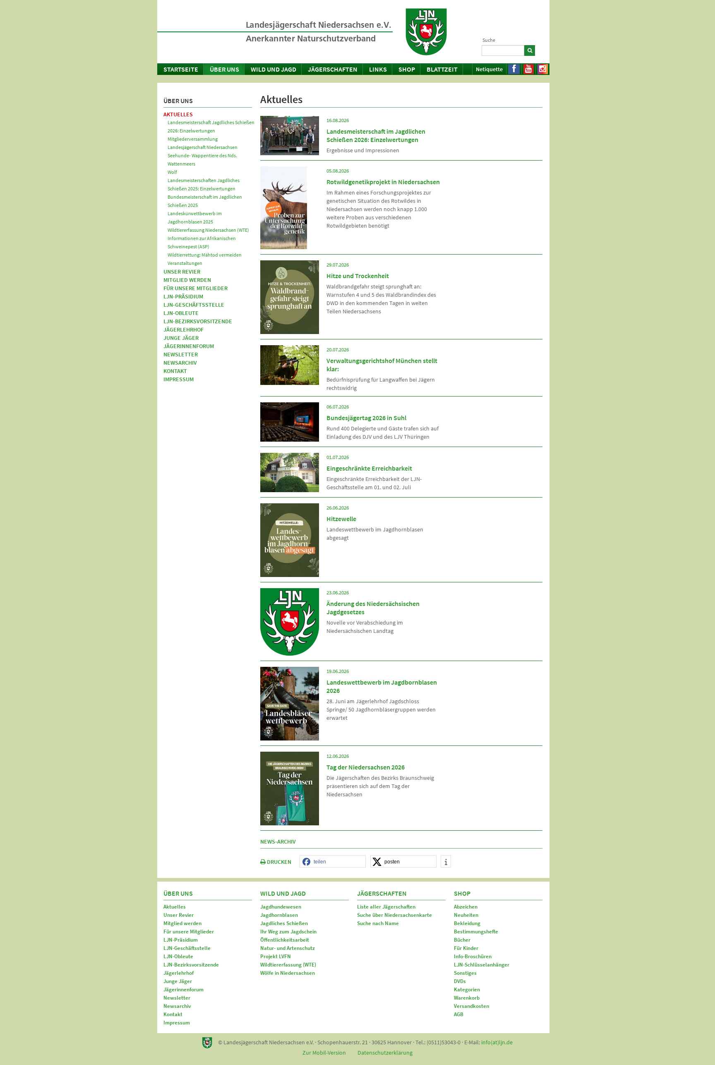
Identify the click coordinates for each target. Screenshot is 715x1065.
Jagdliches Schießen (284, 923)
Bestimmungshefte (476, 931)
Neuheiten (466, 914)
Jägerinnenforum (188, 346)
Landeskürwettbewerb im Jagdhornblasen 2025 (195, 217)
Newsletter (180, 354)
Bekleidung (467, 923)
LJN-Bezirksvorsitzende (197, 321)
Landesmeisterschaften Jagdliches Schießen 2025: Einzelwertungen (204, 184)
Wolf (172, 172)
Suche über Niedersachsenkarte (394, 914)
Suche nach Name (378, 923)
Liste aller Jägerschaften (386, 906)
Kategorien (467, 989)
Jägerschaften (333, 69)
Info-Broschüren (473, 956)
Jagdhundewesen (280, 906)
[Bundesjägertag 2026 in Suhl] (289, 421)
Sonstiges (465, 972)
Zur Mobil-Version (324, 1052)
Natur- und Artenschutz (287, 948)
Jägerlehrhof (183, 329)
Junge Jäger (181, 337)
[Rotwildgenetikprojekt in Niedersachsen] (283, 207)
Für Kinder (466, 948)
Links (378, 69)
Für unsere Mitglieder (195, 288)
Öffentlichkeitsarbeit (284, 939)
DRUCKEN (278, 861)
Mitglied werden (187, 280)
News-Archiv (278, 841)
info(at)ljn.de (497, 1042)
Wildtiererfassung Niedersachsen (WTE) (208, 230)
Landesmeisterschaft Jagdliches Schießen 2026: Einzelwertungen (211, 126)
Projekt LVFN (275, 956)
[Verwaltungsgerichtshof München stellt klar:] (289, 364)
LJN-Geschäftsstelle (193, 304)
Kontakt (175, 371)
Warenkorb (467, 997)
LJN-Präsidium (183, 296)
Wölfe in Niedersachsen (287, 972)
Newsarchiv (180, 362)
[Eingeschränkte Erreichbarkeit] (289, 472)
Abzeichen (465, 906)
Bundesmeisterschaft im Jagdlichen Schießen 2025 (205, 201)
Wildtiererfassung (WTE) (288, 964)
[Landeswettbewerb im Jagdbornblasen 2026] (289, 703)
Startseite (180, 69)
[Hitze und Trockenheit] (289, 296)
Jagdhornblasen (279, 914)
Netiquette (489, 69)
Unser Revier (181, 271)
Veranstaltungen (185, 263)
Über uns (224, 69)
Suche (488, 40)
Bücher (462, 939)
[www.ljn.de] (426, 31)
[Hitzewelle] (289, 539)
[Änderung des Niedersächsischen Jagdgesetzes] (289, 621)
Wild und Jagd (273, 69)
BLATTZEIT (442, 69)
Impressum (178, 379)
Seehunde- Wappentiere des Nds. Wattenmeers (202, 159)
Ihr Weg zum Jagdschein (288, 931)
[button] (332, 862)
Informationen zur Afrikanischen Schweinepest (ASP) (202, 242)
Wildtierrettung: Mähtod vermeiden (205, 255)
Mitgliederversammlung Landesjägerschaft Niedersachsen (203, 143)
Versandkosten (471, 1006)
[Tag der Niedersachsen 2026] (289, 787)
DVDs (460, 981)
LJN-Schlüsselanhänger (481, 964)
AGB (458, 1014)
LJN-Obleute (181, 313)
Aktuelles (178, 114)
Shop (406, 69)
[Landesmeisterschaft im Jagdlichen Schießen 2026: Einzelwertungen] (289, 135)
